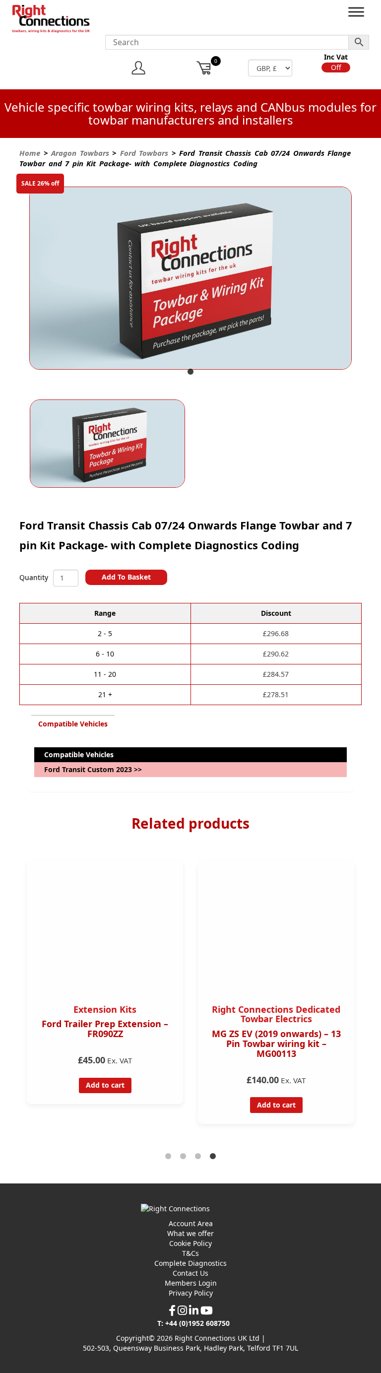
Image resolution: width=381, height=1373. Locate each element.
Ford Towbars (144, 153)
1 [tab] (190, 372)
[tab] (73, 723)
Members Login (191, 1283)
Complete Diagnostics (190, 1263)
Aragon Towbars (80, 153)
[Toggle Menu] (356, 14)
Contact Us (190, 1273)
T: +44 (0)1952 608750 (193, 1323)
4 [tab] (213, 1157)
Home (29, 153)
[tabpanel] (190, 279)
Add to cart (105, 1085)
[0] (204, 68)
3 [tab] (198, 1157)
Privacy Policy (191, 1293)
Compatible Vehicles (73, 723)
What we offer (190, 1233)
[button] (336, 67)
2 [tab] (183, 1157)
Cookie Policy (190, 1243)
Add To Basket (126, 577)
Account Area (191, 1223)
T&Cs (190, 1253)
